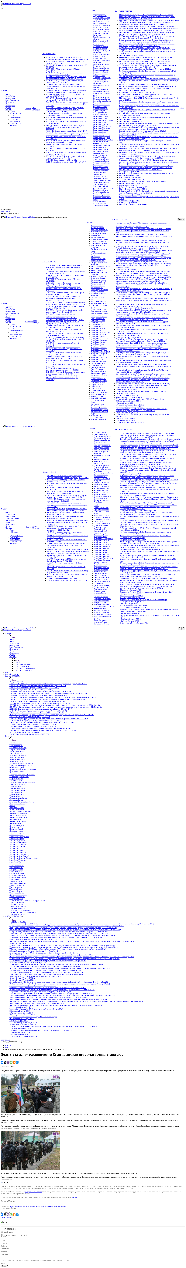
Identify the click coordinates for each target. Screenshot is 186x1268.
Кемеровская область (101, 64)
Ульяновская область (100, 182)
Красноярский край (100, 72)
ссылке (74, 1197)
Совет (7, 104)
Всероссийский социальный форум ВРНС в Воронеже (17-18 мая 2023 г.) (146, 166)
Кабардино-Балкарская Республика (101, 51)
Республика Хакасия (100, 149)
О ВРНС (4, 90)
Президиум (9, 102)
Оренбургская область (101, 105)
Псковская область (100, 114)
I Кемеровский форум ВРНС (129, 175)
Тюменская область (100, 178)
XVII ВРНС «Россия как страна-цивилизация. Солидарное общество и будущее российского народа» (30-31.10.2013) (66, 86)
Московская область (100, 89)
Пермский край (99, 111)
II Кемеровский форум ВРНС (130, 172)
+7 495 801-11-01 (10, 1229)
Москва (96, 87)
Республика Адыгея (100, 116)
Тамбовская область (100, 171)
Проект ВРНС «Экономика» (15, 120)
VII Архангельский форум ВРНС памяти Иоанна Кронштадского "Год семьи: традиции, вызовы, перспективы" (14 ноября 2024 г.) (147, 66)
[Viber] (8, 1062)
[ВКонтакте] (2, 1062)
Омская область (99, 103)
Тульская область (99, 176)
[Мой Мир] (17, 1062)
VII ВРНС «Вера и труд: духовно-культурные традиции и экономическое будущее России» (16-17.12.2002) (67, 134)
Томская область (99, 174)
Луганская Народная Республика (100, 82)
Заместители (10, 98)
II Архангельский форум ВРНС (130, 177)
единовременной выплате (32, 1192)
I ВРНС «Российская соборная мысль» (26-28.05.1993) (66, 162)
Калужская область (100, 56)
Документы (5, 1249)
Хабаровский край (100, 184)
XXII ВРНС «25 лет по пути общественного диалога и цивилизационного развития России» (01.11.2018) (66, 91)
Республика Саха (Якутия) (103, 140)
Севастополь (98, 165)
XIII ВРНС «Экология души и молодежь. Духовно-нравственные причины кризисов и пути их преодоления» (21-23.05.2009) (65, 110)
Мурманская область (100, 91)
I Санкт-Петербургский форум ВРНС (133, 189)
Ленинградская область (102, 78)
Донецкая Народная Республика (100, 34)
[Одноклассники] (14, 1062)
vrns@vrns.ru (5, 211)
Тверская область (99, 172)
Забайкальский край (100, 41)
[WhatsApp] (11, 1062)
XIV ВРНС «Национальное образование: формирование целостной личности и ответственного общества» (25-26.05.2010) (67, 104)
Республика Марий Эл (101, 136)
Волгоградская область (101, 27)
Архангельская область (101, 18)
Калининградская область (102, 54)
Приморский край (100, 112)
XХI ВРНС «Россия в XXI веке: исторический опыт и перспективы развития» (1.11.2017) (66, 157)
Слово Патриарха (36, 109)
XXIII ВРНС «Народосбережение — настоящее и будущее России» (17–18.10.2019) (64, 74)
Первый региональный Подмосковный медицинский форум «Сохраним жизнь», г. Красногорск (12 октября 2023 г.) (142, 353)
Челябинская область (101, 192)
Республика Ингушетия (102, 126)
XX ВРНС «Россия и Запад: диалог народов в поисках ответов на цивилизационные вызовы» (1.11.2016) (66, 78)
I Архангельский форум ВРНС (130, 195)
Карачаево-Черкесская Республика (101, 61)
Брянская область (99, 23)
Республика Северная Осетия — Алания (101, 142)
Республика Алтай (100, 118)
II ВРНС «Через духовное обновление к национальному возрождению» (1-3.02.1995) (66, 153)
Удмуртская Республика (102, 180)
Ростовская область (100, 151)
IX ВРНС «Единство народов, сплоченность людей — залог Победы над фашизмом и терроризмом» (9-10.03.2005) (66, 127)
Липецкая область (100, 80)
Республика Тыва (99, 147)
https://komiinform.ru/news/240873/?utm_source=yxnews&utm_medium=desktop (38, 1207)
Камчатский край (99, 58)
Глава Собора (10, 96)
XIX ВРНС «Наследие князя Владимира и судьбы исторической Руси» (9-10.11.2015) (64, 99)
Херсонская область (100, 190)
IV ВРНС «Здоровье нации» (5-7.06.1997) (61, 160)
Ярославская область (101, 205)
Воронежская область (101, 31)
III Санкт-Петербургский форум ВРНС (133, 204)
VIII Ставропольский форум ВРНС (132, 179)
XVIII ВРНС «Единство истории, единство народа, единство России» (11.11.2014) (65, 81)
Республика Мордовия (101, 138)
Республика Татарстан (101, 145)
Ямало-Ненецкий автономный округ (100, 202)
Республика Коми (99, 132)
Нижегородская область (102, 97)
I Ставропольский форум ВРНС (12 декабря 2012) (137, 92)
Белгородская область (101, 21)
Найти (4, 1266)
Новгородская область (101, 99)
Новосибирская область (102, 101)
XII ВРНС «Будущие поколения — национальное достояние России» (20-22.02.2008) (64, 114)
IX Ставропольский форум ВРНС (131, 183)
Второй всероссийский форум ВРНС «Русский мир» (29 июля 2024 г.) (145, 117)
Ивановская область (100, 47)
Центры (8, 108)
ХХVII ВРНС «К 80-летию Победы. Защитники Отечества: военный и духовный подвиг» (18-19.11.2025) (67, 58)
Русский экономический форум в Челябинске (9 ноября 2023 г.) (142, 131)
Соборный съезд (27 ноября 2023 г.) (132, 121)
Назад (13, 637)
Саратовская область (100, 159)
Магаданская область (101, 85)
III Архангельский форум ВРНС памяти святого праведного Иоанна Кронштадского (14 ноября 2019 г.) (144, 89)
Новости (28, 109)
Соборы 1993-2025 (48, 54)
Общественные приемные (15, 124)
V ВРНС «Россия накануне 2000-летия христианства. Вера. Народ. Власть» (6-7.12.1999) (65, 141)
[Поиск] (2, 8)
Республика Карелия (100, 130)
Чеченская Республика (101, 194)
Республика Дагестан (101, 124)
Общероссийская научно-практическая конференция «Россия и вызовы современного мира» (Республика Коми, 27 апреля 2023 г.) (145, 169)
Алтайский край (99, 14)
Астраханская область (101, 20)
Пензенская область (100, 109)
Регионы (92, 10)
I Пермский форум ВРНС (128, 185)
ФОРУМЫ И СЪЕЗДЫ (123, 11)
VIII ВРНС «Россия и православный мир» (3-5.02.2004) (66, 131)
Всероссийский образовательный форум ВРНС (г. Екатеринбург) (143, 181)
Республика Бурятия (100, 122)
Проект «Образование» (15, 112)
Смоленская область (100, 167)
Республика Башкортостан (103, 120)
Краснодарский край (101, 70)
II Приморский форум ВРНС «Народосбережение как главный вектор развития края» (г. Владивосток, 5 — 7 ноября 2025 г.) (148, 192)
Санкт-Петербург (99, 157)
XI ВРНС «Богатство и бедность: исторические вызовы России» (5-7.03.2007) (63, 330)
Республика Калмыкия (101, 128)
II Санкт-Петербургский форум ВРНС (133, 187)
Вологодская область (101, 29)
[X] (5, 1062)
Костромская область (101, 68)
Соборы (4, 1246)
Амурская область (100, 16)
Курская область (99, 76)
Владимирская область (101, 25)
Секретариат (10, 106)
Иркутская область (100, 49)
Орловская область (100, 107)
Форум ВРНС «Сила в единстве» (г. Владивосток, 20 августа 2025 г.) (144, 48)
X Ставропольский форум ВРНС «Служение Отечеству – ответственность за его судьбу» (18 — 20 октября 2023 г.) (143, 361)
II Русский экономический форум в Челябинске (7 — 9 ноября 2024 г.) (145, 69)
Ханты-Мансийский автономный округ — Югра (103, 187)
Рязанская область (99, 153)
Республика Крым (100, 134)
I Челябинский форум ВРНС (129, 201)
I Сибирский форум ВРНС (129, 202)
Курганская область (100, 74)
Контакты (4, 1254)
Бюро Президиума (12, 100)
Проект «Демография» (15, 116)
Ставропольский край (101, 169)
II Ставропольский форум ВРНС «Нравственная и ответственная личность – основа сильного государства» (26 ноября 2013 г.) (147, 95)
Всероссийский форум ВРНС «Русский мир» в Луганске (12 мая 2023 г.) (146, 173)
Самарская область (100, 155)
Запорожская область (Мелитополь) (101, 44)
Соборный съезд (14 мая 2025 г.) (131, 55)
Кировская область (100, 66)
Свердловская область (101, 163)
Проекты (8, 110)
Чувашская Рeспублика (101, 196)
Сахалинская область (101, 161)
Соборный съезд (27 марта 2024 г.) (131, 119)
